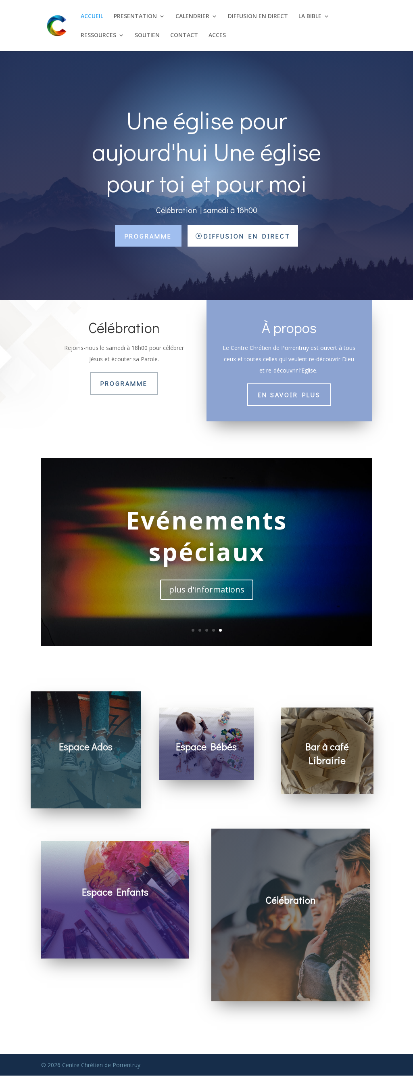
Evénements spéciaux (206, 536)
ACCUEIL (92, 16)
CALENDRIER (192, 16)
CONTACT (184, 35)
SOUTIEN (147, 35)
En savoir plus (289, 394)
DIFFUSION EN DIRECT (258, 16)
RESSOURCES (98, 35)
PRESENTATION (135, 16)
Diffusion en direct (247, 236)
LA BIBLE (309, 16)
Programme (148, 236)
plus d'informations (206, 589)
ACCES (217, 35)
